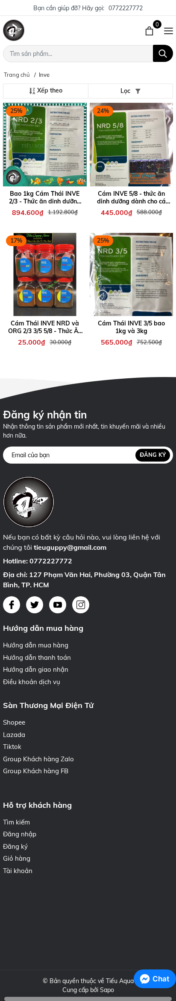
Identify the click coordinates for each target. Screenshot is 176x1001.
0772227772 (126, 8)
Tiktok (12, 747)
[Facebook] (11, 604)
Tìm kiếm (16, 822)
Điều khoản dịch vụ (31, 682)
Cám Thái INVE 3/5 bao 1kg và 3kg (131, 327)
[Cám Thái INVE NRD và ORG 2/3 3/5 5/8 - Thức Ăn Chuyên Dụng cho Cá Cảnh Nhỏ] (45, 274)
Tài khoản (17, 871)
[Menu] (168, 30)
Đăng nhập (19, 834)
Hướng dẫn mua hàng (35, 645)
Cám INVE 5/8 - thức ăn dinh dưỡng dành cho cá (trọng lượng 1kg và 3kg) (131, 197)
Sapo (107, 990)
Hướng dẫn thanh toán (37, 657)
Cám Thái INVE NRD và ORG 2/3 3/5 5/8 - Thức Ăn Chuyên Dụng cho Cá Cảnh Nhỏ (45, 327)
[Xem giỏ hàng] (150, 30)
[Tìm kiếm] (163, 53)
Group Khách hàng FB (35, 771)
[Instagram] (80, 604)
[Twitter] (34, 604)
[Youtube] (57, 604)
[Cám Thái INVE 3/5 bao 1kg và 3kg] (131, 274)
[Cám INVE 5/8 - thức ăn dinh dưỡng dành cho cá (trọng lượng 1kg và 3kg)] (131, 145)
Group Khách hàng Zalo (38, 759)
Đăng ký (153, 455)
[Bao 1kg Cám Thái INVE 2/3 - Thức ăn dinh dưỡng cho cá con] (45, 145)
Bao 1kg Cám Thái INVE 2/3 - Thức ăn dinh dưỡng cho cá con (45, 197)
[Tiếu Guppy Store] (51, 30)
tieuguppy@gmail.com (70, 547)
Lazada (14, 735)
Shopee (14, 722)
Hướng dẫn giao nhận (35, 669)
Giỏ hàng (16, 858)
